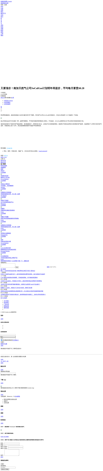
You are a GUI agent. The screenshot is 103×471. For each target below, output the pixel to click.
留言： (3, 455)
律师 (2, 169)
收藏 (8, 97)
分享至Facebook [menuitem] (8, 100)
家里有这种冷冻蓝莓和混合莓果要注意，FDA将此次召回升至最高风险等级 (22, 291)
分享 (12, 97)
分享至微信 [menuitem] (7, 102)
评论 (2, 97)
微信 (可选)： (4, 448)
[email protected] (43, 151)
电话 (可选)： (4, 446)
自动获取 (17, 396)
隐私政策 (6, 306)
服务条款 (6, 307)
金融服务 (3, 167)
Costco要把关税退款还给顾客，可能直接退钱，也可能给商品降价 (19, 277)
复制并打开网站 (5, 469)
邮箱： (3, 445)
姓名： (3, 443)
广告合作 (6, 304)
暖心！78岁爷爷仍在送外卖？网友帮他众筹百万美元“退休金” (18, 270)
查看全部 (26, 261)
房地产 (3, 170)
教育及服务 (4, 165)
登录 (48, 267)
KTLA (6, 155)
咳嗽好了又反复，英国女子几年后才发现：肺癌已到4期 (16, 287)
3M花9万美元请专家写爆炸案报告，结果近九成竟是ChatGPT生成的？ (20, 284)
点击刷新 (15, 356)
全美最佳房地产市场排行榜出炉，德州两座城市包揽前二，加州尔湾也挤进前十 (23, 294)
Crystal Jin (9, 148)
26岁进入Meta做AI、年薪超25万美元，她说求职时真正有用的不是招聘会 (21, 281)
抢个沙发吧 (4, 298)
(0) (3, 97)
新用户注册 (4, 344)
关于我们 (6, 301)
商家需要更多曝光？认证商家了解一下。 (12, 261)
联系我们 (6, 302)
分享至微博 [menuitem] (7, 104)
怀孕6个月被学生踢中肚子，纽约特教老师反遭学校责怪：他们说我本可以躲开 (23, 274)
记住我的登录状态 (7, 340)
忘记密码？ (16, 340)
